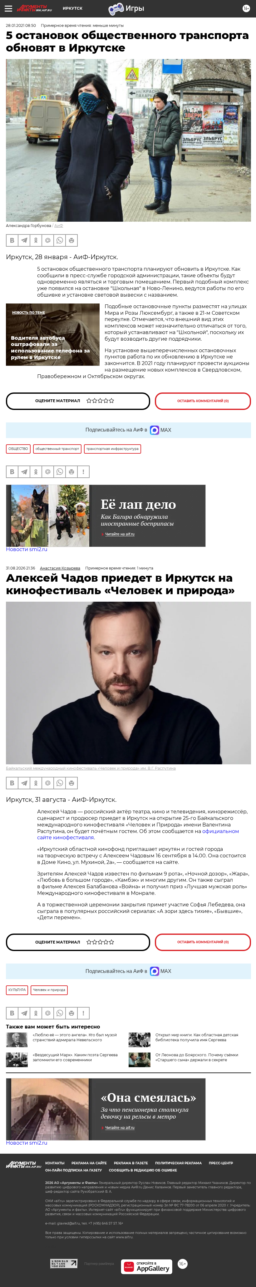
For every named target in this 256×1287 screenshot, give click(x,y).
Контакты (54, 1163)
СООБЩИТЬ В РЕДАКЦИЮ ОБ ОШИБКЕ (143, 1170)
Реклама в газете (131, 1163)
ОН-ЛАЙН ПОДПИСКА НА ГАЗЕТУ (73, 1170)
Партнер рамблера (99, 1263)
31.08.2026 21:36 (20, 568)
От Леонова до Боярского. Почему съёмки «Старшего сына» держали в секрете (196, 1057)
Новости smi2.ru (26, 549)
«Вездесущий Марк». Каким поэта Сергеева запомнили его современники (75, 1057)
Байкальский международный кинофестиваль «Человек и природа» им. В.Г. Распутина (91, 768)
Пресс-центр (221, 1163)
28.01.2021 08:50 (21, 25)
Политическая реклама (178, 1163)
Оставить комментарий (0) (203, 401)
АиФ (58, 225)
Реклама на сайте (89, 1163)
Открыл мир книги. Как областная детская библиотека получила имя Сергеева (196, 1037)
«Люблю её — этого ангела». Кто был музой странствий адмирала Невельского (75, 1037)
